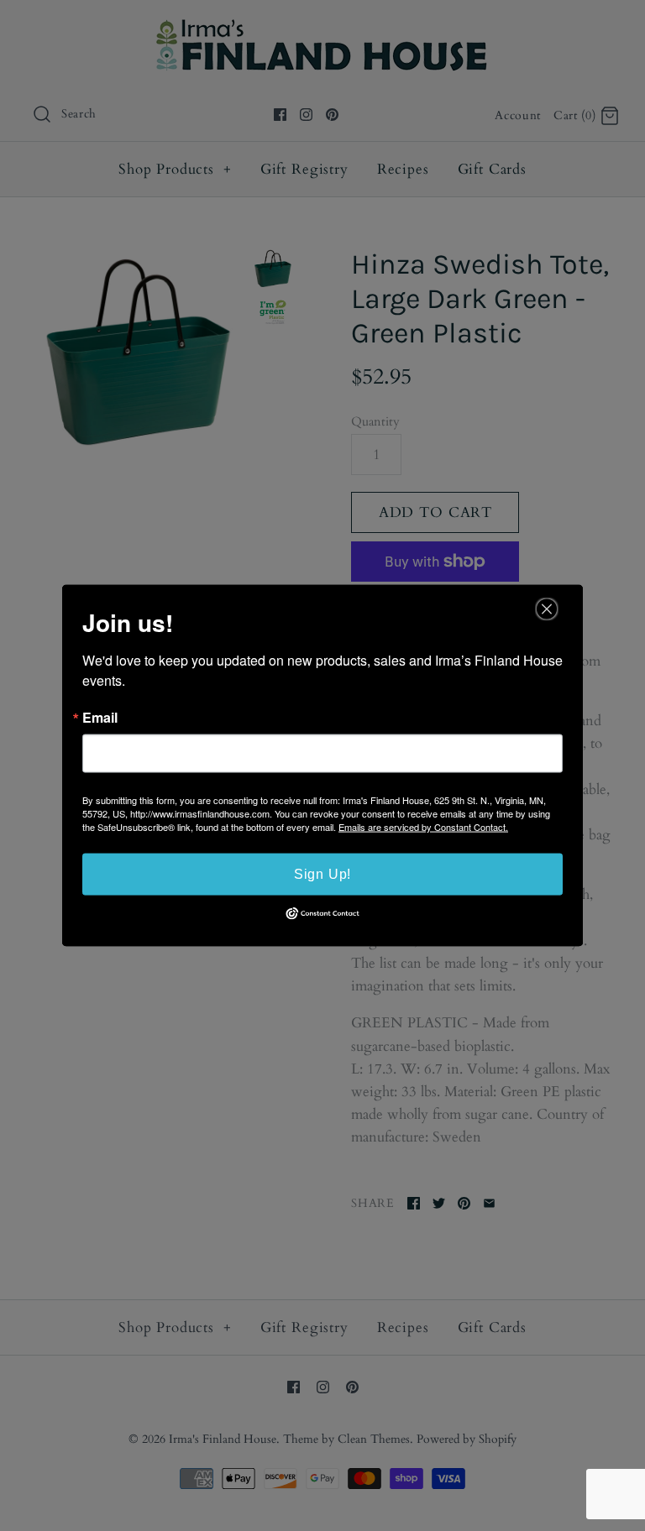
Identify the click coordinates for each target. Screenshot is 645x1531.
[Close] (547, 609)
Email (100, 717)
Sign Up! (322, 874)
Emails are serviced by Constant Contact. (423, 826)
